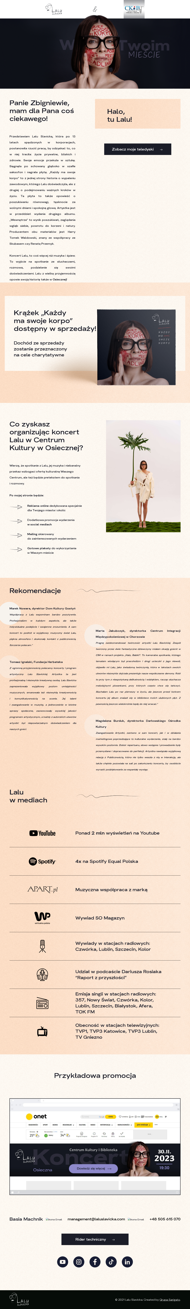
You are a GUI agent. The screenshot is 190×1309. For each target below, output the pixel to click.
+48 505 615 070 (165, 1219)
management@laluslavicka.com (96, 1219)
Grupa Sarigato (170, 1299)
